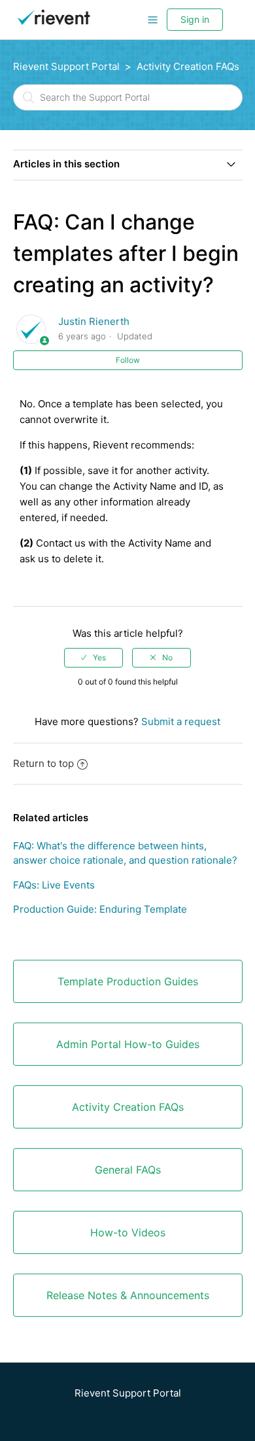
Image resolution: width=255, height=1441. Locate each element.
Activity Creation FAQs (188, 66)
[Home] (53, 26)
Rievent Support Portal (66, 66)
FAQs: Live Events (54, 885)
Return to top (43, 763)
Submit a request (180, 721)
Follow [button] (128, 360)
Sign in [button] (194, 19)
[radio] (93, 658)
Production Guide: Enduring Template (100, 909)
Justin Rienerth (93, 321)
